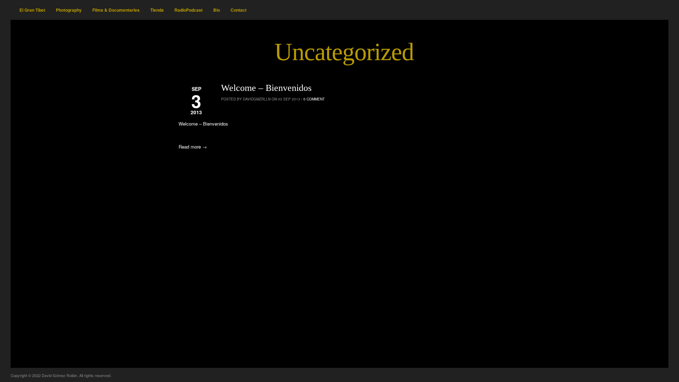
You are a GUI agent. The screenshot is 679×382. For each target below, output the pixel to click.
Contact (238, 10)
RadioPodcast (188, 10)
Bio (216, 10)
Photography (69, 10)
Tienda (157, 10)
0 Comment (314, 99)
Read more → (193, 146)
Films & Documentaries (116, 10)
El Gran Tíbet (32, 10)
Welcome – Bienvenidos (266, 88)
